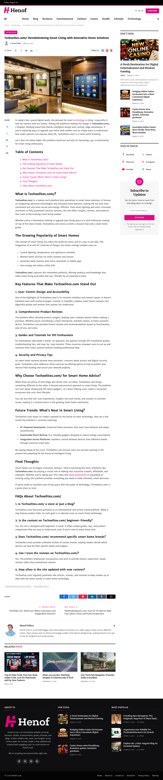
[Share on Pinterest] (26, 50)
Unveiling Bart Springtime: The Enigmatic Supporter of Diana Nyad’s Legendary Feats (140, 717)
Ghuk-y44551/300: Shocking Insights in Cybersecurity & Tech (58, 676)
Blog (35, 18)
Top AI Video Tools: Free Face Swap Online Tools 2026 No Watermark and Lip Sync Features (20, 677)
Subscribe (152, 11)
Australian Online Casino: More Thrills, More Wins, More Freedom (144, 130)
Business (47, 18)
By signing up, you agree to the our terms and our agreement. (140, 226)
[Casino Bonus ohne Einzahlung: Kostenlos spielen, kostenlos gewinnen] (125, 112)
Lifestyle (119, 18)
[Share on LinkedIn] (31, 50)
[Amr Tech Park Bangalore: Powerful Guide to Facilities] (98, 662)
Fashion (81, 18)
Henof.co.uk (16, 776)
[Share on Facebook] (15, 50)
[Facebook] (7, 126)
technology (78, 120)
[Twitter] (7, 133)
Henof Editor (16, 43)
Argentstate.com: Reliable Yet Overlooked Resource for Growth (138, 730)
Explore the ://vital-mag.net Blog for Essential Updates (140, 744)
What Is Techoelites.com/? (35, 159)
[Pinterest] (7, 146)
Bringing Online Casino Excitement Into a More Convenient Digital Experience (143, 95)
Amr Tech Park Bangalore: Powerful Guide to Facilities (97, 676)
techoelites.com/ (41, 587)
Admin (122, 75)
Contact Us (119, 776)
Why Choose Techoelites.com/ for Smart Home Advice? (50, 172)
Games (94, 18)
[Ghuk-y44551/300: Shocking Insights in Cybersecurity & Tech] (60, 662)
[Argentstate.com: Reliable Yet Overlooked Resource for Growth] (116, 733)
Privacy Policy (145, 227)
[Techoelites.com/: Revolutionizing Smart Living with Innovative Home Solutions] (55, 113)
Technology (134, 18)
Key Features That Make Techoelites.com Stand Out (48, 168)
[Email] (7, 152)
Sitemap (155, 776)
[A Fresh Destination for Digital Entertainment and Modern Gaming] (139, 50)
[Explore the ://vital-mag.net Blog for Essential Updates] (116, 746)
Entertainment (65, 18)
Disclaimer (131, 776)
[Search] (158, 19)
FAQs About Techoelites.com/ (37, 185)
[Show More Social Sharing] (36, 50)
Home (25, 18)
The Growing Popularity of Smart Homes (42, 164)
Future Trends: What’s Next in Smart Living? (44, 177)
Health (106, 18)
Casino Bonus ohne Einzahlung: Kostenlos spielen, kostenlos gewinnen (142, 113)
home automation (77, 475)
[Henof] (16, 10)
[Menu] (5, 18)
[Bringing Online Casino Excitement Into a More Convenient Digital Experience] (125, 94)
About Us (108, 776)
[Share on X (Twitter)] (21, 50)
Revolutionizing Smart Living (18, 587)
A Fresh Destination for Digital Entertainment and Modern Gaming (139, 68)
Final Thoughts (30, 181)
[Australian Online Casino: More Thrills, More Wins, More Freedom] (125, 130)
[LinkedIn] (7, 139)
